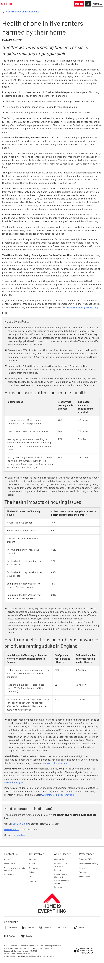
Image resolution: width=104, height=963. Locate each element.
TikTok (81, 927)
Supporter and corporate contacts (14, 869)
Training (32, 881)
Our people (58, 887)
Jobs (31, 876)
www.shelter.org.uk (57, 762)
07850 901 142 (11, 829)
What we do (59, 859)
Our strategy (59, 870)
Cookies (82, 872)
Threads (65, 927)
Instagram (48, 927)
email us (20, 834)
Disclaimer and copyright (89, 863)
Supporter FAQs (85, 859)
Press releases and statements (22, 11)
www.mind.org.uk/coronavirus (57, 794)
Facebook (13, 927)
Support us (33, 859)
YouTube (12, 936)
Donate (32, 863)
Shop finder (9, 874)
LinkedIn (30, 927)
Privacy (82, 868)
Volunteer (33, 872)
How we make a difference (60, 864)
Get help (7, 859)
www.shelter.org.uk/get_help (82, 307)
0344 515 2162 (20, 823)
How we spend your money (62, 882)
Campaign (33, 868)
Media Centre (9, 863)
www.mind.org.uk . (14, 782)
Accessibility (84, 876)
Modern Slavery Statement (60, 875)
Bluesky (29, 936)
